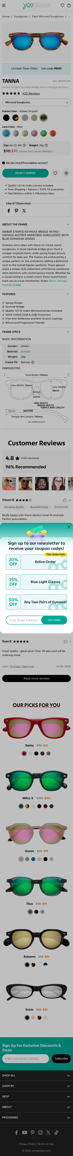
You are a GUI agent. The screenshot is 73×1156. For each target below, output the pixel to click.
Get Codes (54, 620)
